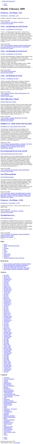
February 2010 (7, 329)
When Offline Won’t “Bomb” (10, 99)
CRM (5, 45)
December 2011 (7, 301)
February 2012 (7, 299)
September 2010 (8, 320)
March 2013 (7, 286)
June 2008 (6, 356)
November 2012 (8, 290)
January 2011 (7, 314)
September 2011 (8, 303)
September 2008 (8, 352)
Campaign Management (15, 118)
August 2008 (7, 354)
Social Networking (16, 46)
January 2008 (7, 363)
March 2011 (7, 312)
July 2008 (6, 355)
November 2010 (8, 317)
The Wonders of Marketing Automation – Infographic (17, 268)
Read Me (3, 23)
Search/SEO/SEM (10, 145)
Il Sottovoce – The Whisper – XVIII (12, 200)
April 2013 (6, 284)
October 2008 (7, 351)
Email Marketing (8, 403)
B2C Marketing (14, 169)
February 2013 (7, 287)
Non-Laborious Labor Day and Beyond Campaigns (16, 269)
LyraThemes (17, 442)
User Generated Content (14, 146)
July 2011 (6, 306)
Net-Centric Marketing (6, 46)
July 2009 (6, 339)
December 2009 (7, 332)
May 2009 (6, 341)
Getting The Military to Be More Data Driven (15, 266)
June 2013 (6, 282)
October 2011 (7, 302)
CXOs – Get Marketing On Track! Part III (14, 26)
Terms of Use (7, 255)
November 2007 (8, 366)
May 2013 (6, 283)
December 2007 (7, 365)
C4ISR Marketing (8, 392)
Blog (5, 249)
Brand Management (20, 193)
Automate (6, 248)
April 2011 (6, 310)
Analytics (12, 193)
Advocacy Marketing (9, 379)
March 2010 (7, 328)
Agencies (6, 93)
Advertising (7, 169)
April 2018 (6, 276)
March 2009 (7, 344)
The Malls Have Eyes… (8, 215)
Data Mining (14, 194)
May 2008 (6, 358)
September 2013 (8, 279)
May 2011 (6, 309)
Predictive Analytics (5, 235)
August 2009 (7, 337)
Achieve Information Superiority (11, 245)
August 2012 (7, 292)
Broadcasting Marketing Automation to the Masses (16, 265)
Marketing (16, 45)
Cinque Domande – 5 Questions (11, 395)
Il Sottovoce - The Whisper (10, 22)
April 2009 (6, 343)
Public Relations (10, 119)
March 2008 (7, 361)
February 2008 (7, 362)
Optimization (27, 196)
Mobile (5, 418)
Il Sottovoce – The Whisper (10, 409)
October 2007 (7, 367)
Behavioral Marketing (24, 169)
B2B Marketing (7, 383)
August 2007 (7, 370)
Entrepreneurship (8, 404)
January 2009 (7, 347)
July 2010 (6, 322)
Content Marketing (8, 396)
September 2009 (8, 336)
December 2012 (7, 288)
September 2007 (8, 369)
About (5, 3)
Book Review (7, 388)
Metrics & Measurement (25, 45)
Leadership (20, 22)
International (7, 410)
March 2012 (7, 298)
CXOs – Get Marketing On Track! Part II (14, 51)
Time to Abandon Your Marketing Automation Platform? (17, 263)
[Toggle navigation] (1, 1)
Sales (5, 425)
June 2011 (6, 307)
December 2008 (7, 348)
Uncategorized (25, 46)
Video (12, 235)
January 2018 (7, 278)
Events (5, 406)
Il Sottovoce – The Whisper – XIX (11, 13)
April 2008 (6, 359)
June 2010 (6, 324)
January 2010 (7, 331)
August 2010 (7, 321)
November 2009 (8, 333)
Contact (5, 5)
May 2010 (6, 325)
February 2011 (7, 313)
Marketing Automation (9, 415)
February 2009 (7, 346)
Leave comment (9, 23)
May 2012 (6, 297)
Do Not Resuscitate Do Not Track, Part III (14, 151)
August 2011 (7, 305)
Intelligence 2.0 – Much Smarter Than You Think (16, 123)
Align (5, 247)
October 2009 (7, 335)
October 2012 (7, 291)
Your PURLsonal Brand (8, 174)
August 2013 (7, 280)
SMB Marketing (8, 428)
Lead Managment (8, 411)
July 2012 (6, 294)
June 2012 (6, 295)
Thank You (6, 256)
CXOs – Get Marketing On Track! (11, 75)
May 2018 (6, 275)
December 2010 (7, 316)
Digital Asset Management (10, 402)
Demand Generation (22, 194)
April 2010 (6, 327)
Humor (5, 407)
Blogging (6, 144)
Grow (5, 252)
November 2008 (8, 350)
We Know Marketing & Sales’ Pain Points (14, 258)
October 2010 (7, 318)
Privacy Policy (7, 254)
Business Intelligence (14, 144)
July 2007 (6, 371)
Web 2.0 (23, 146)
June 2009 (6, 340)
